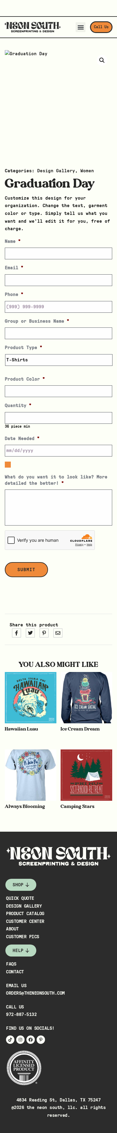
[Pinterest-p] (41, 1039)
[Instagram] (20, 1039)
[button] (81, 27)
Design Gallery (56, 170)
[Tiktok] (10, 1039)
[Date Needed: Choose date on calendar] (8, 465)
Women (87, 170)
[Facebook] (30, 1039)
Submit (26, 569)
